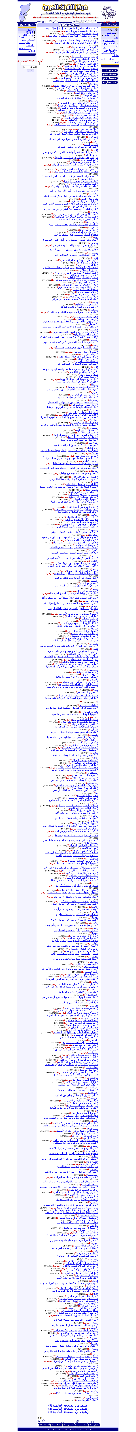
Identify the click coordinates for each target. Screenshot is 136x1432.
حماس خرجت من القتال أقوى (82, 33)
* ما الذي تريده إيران (87, 265)
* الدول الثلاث (91, 144)
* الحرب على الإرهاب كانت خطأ (81, 68)
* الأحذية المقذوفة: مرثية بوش (82, 387)
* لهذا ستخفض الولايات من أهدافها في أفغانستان (72, 402)
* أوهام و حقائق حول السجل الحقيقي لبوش (75, 332)
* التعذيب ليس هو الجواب (84, 394)
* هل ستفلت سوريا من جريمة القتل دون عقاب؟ (73, 312)
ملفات (30, 33)
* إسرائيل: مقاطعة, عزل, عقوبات (81, 112)
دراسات (109, 34)
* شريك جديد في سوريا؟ (85, 294)
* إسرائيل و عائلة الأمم (86, 93)
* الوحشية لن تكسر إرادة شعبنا (82, 122)
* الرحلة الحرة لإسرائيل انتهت (82, 90)
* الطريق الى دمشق (87, 692)
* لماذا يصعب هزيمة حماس (84, 162)
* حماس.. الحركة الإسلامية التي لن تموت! (76, 171)
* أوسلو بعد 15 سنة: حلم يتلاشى (81, 873)
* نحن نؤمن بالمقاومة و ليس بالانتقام (79, 107)
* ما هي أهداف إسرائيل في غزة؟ (81, 66)
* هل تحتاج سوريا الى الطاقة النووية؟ (79, 379)
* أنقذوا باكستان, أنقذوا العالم (83, 277)
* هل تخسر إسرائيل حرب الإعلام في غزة (77, 88)
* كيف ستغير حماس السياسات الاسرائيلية (76, 216)
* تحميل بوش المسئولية (85, 75)
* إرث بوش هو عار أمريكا (85, 56)
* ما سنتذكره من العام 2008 (83, 296)
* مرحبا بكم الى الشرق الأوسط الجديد (78, 78)
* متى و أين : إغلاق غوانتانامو (83, 494)
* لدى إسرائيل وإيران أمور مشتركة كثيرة (77, 885)
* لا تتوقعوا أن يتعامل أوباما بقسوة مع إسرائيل (74, 164)
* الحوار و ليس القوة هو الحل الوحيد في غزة (75, 245)
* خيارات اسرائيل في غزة (84, 201)
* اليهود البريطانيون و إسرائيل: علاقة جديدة (76, 85)
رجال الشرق (109, 40)
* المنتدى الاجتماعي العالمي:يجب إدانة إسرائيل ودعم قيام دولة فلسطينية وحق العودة (71, 29)
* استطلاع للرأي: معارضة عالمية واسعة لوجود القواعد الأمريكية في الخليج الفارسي (70, 370)
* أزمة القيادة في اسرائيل (85, 404)
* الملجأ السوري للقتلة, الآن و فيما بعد (78, 684)
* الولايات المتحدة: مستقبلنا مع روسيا (78, 695)
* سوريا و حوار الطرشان (85, 351)
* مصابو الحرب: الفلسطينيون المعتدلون (77, 110)
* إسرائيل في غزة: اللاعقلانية (83, 119)
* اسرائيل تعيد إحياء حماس (84, 232)
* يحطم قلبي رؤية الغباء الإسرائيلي (80, 169)
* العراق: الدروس (89, 374)
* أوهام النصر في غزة (87, 291)
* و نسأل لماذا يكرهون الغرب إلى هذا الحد (76, 124)
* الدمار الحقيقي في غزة (85, 59)
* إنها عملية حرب (89, 159)
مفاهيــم (111, 32)
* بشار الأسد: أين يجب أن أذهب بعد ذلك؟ (77, 347)
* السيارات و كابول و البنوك (83, 412)
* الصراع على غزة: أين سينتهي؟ (81, 117)
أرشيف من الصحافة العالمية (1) (69, 1412)
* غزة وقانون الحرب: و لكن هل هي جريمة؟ (76, 42)
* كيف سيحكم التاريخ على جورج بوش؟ (78, 105)
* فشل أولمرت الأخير (87, 262)
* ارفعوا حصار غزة (88, 376)
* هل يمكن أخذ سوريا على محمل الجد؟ (78, 1383)
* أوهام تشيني (90, 354)
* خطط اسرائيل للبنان (86, 61)
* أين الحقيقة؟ (90, 95)
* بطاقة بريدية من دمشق (85, 745)
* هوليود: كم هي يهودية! (86, 316)
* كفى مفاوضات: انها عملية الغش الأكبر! (77, 767)
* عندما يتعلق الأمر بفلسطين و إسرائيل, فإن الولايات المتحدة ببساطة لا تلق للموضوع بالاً (71, 869)
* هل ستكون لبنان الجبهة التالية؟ (81, 131)
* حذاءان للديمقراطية (87, 304)
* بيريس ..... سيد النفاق (86, 455)
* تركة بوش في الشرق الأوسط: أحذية (78, 356)
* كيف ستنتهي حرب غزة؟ (84, 183)
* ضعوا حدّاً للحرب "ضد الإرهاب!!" (80, 747)
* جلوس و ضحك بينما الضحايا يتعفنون (78, 40)
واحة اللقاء (28, 35)
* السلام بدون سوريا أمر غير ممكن (80, 70)
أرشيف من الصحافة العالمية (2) (69, 1408)
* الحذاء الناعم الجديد (87, 361)
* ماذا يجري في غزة (88, 129)
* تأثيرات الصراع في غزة (85, 115)
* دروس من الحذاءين (87, 319)
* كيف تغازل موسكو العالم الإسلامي (79, 260)
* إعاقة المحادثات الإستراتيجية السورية (78, 1380)
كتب (116, 37)
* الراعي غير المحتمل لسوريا (83, 860)
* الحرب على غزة (89, 229)
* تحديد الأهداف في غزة (85, 289)
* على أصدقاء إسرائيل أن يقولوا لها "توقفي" (75, 186)
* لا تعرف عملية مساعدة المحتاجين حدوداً (76, 835)
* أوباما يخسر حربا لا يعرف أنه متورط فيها (76, 157)
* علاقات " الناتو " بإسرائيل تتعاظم (80, 414)
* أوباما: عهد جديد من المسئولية (81, 49)
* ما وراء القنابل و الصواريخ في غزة (79, 284)
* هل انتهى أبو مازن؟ (87, 63)
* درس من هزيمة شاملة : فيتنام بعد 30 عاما (75, 463)
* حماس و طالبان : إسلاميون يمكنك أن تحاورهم (73, 35)
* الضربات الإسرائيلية (87, 282)
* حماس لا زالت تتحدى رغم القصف (79, 103)
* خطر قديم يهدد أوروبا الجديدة (82, 275)
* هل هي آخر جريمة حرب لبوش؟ (81, 181)
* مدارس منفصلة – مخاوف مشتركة (79, 901)
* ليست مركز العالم (87, 359)
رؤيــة (30, 29)
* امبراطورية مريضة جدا (85, 777)
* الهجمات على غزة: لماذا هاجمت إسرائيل (76, 279)
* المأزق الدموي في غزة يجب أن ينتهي (78, 287)
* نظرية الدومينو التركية (86, 334)
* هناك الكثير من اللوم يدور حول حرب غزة (76, 214)
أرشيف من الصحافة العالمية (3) (69, 1405)
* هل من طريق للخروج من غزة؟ (81, 73)
